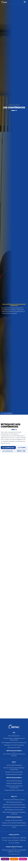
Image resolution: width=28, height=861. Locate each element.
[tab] (8, 447)
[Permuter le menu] (24, 2)
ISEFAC (2, 413)
